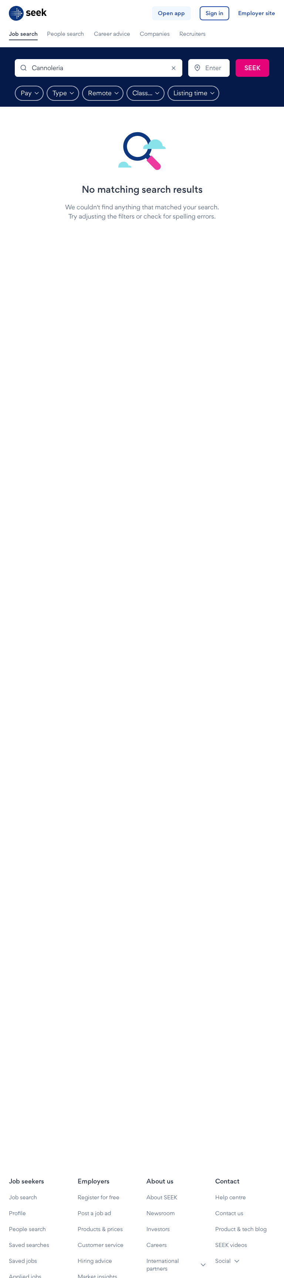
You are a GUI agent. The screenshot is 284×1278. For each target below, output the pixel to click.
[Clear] (173, 67)
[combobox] (98, 68)
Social (223, 1260)
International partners (162, 1264)
